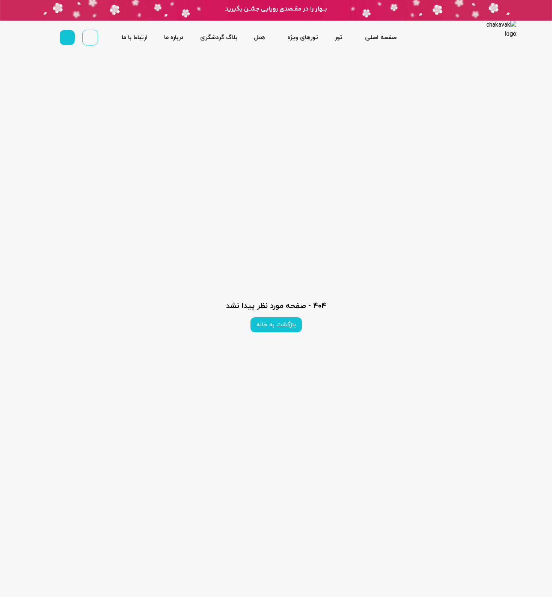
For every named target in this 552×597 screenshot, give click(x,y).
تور (338, 37)
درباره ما (174, 37)
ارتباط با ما (135, 37)
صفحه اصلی (381, 37)
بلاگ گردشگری (218, 37)
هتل (259, 37)
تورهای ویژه (303, 37)
